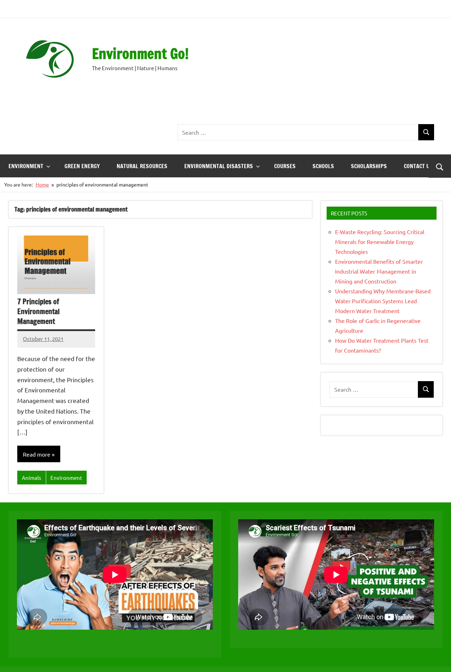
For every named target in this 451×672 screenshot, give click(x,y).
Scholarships (369, 166)
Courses (285, 166)
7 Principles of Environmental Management (38, 311)
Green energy (82, 166)
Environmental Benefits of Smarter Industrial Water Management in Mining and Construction (379, 271)
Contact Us (418, 166)
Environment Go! (140, 53)
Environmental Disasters (218, 166)
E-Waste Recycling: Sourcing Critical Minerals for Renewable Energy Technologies (379, 241)
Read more (36, 454)
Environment (25, 166)
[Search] (426, 132)
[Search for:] (298, 132)
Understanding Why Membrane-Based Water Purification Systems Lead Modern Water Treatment (383, 300)
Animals (31, 477)
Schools (323, 166)
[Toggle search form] (439, 166)
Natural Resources (142, 166)
